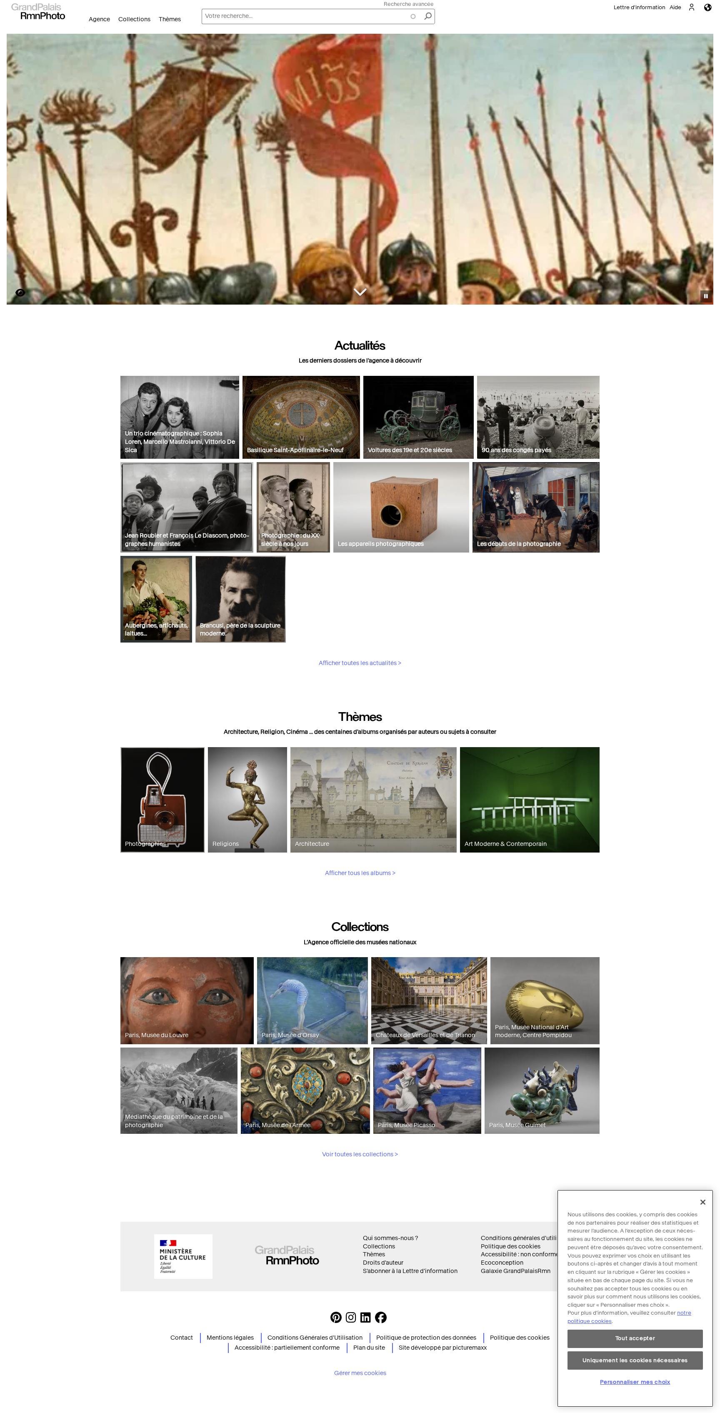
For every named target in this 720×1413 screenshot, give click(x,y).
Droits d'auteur (383, 1263)
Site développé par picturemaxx (443, 1348)
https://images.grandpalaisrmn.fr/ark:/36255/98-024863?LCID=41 (15, 293)
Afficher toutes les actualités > (360, 663)
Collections (134, 19)
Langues (708, 7)
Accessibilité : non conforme (520, 1254)
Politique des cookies (510, 1246)
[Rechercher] (428, 16)
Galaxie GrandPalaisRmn (515, 1271)
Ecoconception (502, 1263)
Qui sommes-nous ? (390, 1238)
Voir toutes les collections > (360, 1154)
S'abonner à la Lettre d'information (410, 1271)
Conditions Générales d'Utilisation (315, 1338)
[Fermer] (703, 1202)
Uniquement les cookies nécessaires (635, 1360)
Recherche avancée (409, 4)
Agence (99, 19)
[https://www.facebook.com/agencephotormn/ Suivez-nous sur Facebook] (381, 1320)
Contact (181, 1338)
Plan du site (369, 1348)
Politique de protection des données (426, 1338)
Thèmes (170, 19)
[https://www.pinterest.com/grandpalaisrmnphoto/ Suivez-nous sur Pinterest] (336, 1320)
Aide (675, 7)
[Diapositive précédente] (18, 170)
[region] (635, 1298)
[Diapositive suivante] (702, 170)
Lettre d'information (639, 7)
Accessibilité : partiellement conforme (287, 1348)
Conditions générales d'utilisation (527, 1238)
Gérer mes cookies (360, 1373)
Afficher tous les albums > (360, 873)
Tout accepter (635, 1338)
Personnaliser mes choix (635, 1382)
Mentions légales (230, 1338)
